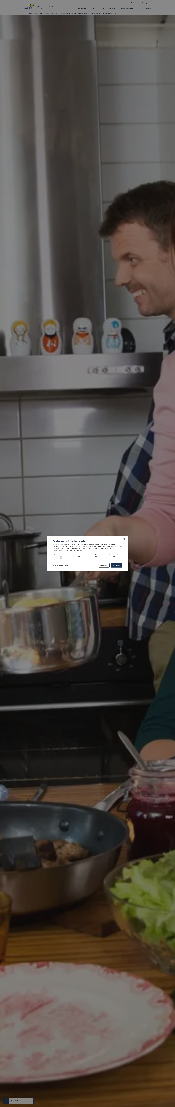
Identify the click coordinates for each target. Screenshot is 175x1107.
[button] (61, 565)
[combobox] (124, 539)
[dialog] (87, 553)
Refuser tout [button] (104, 565)
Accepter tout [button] (117, 565)
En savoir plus (78, 550)
